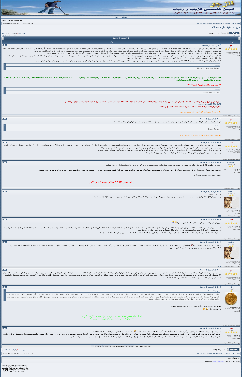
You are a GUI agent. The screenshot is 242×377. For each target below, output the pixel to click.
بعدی (3, 33)
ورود (116, 17)
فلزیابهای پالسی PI (202, 23)
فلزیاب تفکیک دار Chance (226, 27)
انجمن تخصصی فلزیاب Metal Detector (219, 23)
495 (6, 33)
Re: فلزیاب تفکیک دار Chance (209, 119)
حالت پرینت (237, 35)
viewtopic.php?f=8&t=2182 (209, 104)
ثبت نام (124, 17)
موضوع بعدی (5, 35)
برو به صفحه (21, 33)
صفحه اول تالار (236, 23)
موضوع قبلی (13, 35)
